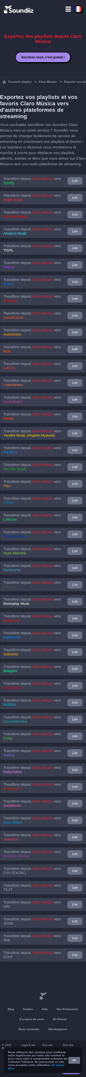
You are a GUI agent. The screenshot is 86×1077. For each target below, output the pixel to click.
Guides (28, 1009)
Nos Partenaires (67, 1009)
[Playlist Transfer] (19, 9)
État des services (47, 1046)
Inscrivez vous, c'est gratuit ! (43, 57)
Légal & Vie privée (28, 1046)
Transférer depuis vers (32, 181)
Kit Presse (60, 1019)
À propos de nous (31, 1019)
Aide (45, 1009)
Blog (11, 1009)
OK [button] (74, 1060)
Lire (75, 181)
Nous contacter (29, 1029)
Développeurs (57, 1029)
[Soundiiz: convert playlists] (43, 996)
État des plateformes (70, 1046)
